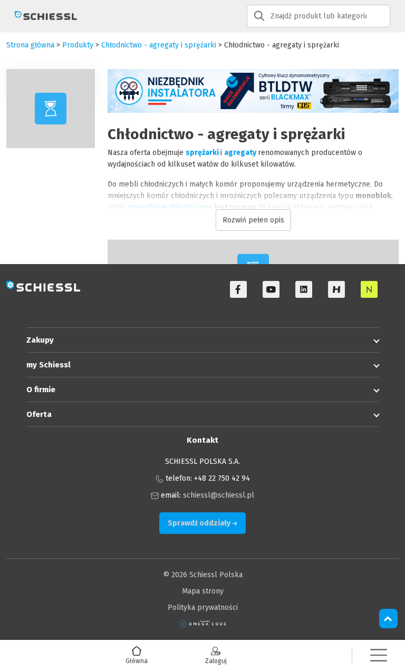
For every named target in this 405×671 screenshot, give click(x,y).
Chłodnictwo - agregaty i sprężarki (158, 45)
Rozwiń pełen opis (253, 220)
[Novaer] (369, 289)
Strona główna (30, 45)
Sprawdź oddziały (200, 523)
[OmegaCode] (202, 623)
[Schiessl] (41, 15)
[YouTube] (271, 289)
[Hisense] (336, 289)
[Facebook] (238, 289)
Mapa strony (203, 591)
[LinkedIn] (303, 289)
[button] (378, 655)
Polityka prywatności (203, 607)
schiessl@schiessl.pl (218, 495)
